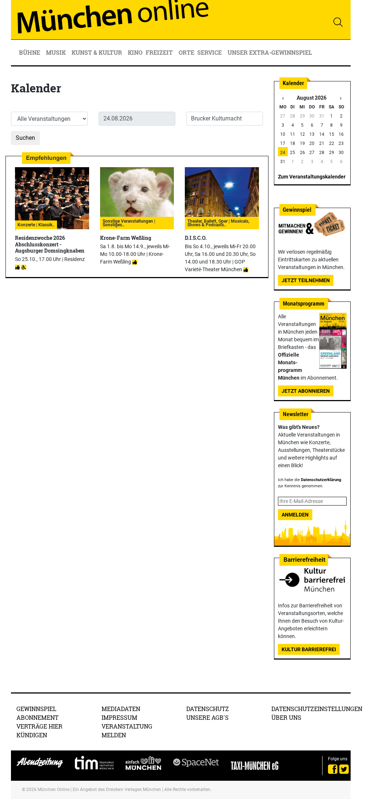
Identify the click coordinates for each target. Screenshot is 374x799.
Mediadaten (121, 708)
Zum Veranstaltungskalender (312, 177)
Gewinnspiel (36, 708)
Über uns (286, 717)
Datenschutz (207, 708)
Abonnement (37, 717)
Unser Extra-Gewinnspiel (270, 52)
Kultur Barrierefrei (309, 649)
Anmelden (295, 515)
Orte (186, 52)
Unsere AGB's (207, 717)
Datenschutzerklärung (321, 479)
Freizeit (160, 52)
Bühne (30, 52)
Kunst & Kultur (97, 52)
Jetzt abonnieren (306, 391)
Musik (56, 52)
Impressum (119, 717)
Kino (135, 52)
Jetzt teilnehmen (306, 280)
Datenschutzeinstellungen (316, 708)
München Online (53, 789)
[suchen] (338, 22)
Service (210, 52)
